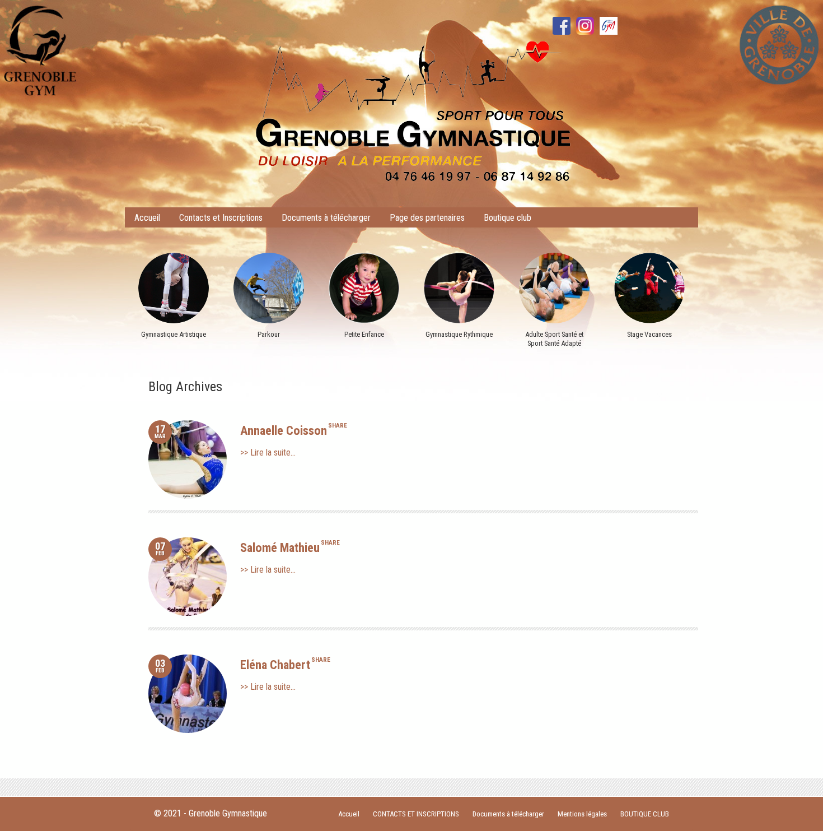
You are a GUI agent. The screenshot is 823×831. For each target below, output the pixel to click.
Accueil (147, 217)
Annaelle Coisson (283, 430)
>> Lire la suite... (268, 452)
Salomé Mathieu (280, 547)
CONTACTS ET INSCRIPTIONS (416, 814)
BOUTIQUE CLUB (644, 814)
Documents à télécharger (326, 217)
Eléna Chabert (275, 664)
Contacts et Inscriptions (221, 217)
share (337, 425)
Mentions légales (582, 814)
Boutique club (507, 217)
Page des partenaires (427, 217)
